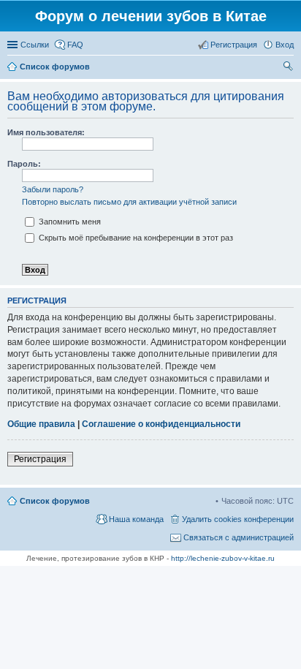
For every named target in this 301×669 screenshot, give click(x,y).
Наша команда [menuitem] (136, 519)
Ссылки (34, 44)
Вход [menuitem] (284, 44)
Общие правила (41, 424)
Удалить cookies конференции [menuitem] (238, 519)
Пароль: (24, 163)
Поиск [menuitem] (289, 68)
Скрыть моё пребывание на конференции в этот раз (135, 237)
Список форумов (55, 500)
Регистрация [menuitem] (233, 44)
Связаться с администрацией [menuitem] (238, 537)
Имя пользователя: (46, 132)
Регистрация (40, 459)
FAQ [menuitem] (75, 44)
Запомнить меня (69, 221)
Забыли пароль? (52, 189)
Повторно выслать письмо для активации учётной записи (129, 201)
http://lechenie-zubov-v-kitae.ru (223, 558)
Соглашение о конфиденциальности (161, 424)
